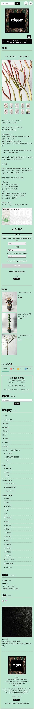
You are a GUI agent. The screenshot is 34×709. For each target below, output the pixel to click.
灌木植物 (5, 431)
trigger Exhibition (10, 491)
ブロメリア (6, 442)
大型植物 (5, 446)
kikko (7, 521)
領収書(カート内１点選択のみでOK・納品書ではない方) (17, 239)
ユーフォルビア (7, 419)
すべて (5, 368)
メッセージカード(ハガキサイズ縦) (17, 253)
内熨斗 (17, 247)
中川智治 (8, 544)
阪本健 (7, 529)
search (17, 3)
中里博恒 (8, 548)
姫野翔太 (8, 556)
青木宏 (7, 498)
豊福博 (7, 540)
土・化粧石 (9, 453)
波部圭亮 (8, 552)
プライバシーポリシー (9, 586)
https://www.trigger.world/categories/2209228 (14, 205)
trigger (5, 465)
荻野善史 (8, 517)
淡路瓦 (7, 502)
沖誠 (7, 510)
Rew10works (9, 563)
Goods (7, 476)
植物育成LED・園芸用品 (12, 457)
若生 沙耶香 (9, 567)
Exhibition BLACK (11, 487)
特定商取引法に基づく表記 (10, 588)
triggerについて (7, 580)
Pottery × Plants (7, 495)
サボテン (5, 416)
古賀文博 (8, 525)
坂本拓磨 (8, 533)
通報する (17, 276)
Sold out (17, 265)
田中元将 (8, 536)
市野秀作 (8, 506)
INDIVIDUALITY (10, 483)
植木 (4, 435)
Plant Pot (8, 468)
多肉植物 (5, 423)
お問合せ (5, 583)
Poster (7, 472)
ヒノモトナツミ (10, 559)
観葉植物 (5, 438)
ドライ (7, 460)
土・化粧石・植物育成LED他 (11, 450)
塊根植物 (5, 427)
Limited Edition (7, 480)
